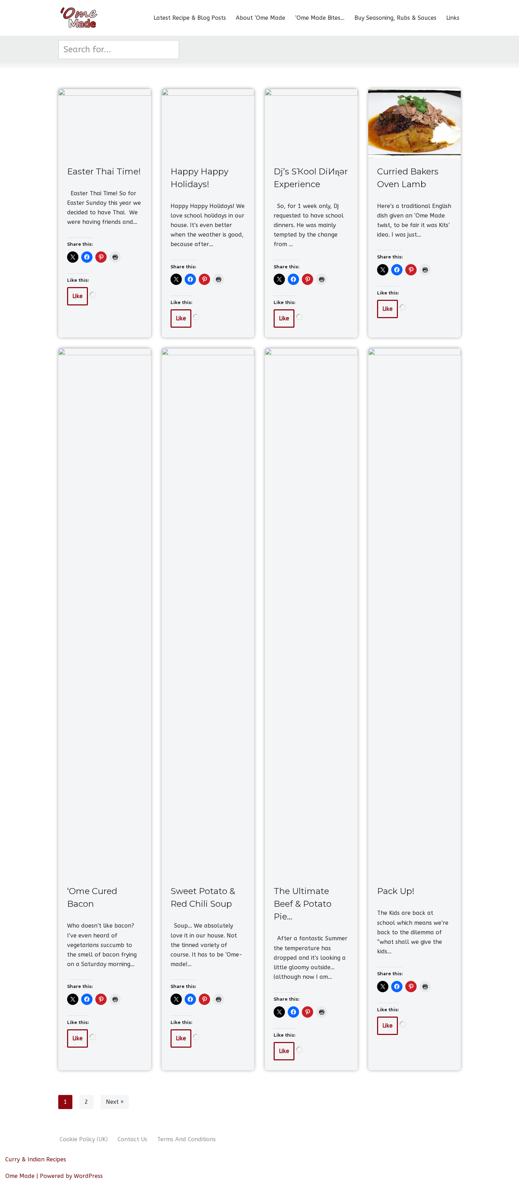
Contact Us (132, 1139)
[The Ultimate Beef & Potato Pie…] (311, 613)
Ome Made (20, 1176)
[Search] (171, 49)
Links (452, 17)
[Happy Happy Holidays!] (208, 123)
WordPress (88, 1176)
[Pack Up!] (414, 613)
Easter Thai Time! (104, 171)
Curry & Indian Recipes (35, 1159)
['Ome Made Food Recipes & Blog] (79, 17)
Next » (115, 1101)
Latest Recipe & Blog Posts (190, 17)
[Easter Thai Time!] (104, 123)
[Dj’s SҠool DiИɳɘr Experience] (311, 123)
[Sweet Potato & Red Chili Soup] (208, 613)
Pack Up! (395, 891)
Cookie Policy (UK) (84, 1139)
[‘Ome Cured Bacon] (104, 613)
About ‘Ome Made (260, 17)
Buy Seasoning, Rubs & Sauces (395, 17)
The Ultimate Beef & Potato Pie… (303, 904)
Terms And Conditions (186, 1139)
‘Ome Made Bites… (320, 17)
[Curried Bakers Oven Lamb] (414, 123)
